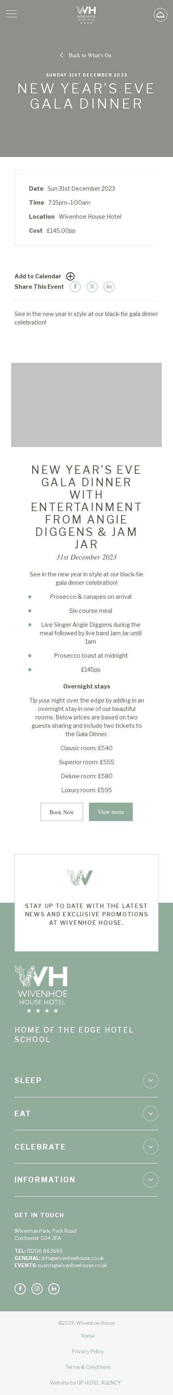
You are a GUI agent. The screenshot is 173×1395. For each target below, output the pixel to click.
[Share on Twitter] (92, 286)
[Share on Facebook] (75, 286)
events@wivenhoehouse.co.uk (72, 1265)
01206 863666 (45, 1251)
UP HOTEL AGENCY (85, 1383)
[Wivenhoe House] (86, 14)
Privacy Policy (88, 1352)
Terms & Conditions (88, 1367)
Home (88, 1336)
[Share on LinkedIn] (109, 286)
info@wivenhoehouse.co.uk (72, 1258)
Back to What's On (90, 55)
